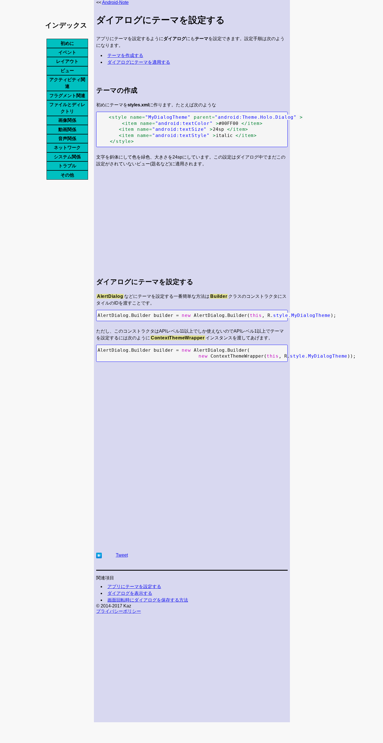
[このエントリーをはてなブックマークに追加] (99, 556)
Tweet (122, 555)
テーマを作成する (125, 55)
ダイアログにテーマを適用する (138, 62)
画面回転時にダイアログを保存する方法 (147, 600)
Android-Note (115, 2)
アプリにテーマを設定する (134, 586)
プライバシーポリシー (118, 611)
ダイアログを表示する (129, 593)
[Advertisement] (191, 218)
